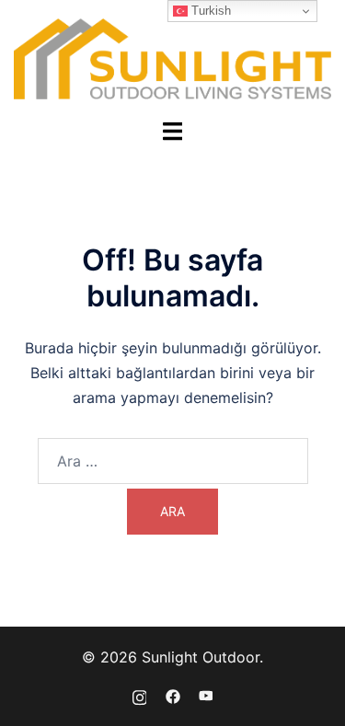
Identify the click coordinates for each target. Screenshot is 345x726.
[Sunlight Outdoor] (172, 58)
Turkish (209, 10)
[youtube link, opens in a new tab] (206, 695)
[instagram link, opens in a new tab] (139, 695)
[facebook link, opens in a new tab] (173, 695)
